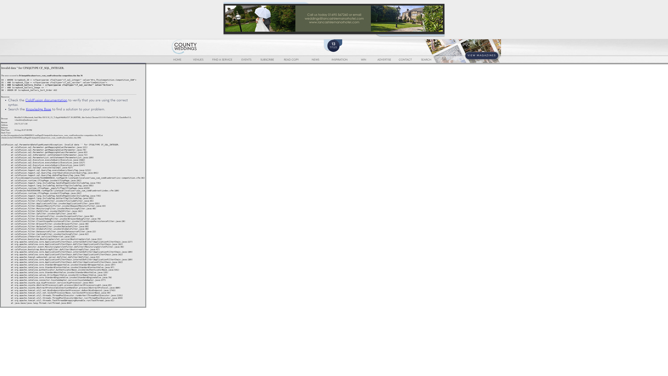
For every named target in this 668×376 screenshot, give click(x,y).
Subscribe (267, 60)
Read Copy (291, 60)
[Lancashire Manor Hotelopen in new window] (334, 19)
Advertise (384, 60)
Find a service (222, 60)
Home (177, 60)
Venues (198, 60)
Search (426, 60)
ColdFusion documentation (46, 100)
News (315, 60)
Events (246, 60)
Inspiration (340, 60)
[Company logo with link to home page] (195, 42)
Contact (405, 60)
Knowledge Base (38, 109)
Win (363, 60)
